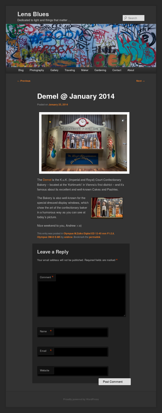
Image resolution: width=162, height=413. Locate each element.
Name (46, 331)
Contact (116, 70)
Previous (23, 81)
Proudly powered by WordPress (81, 399)
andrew (68, 237)
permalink (94, 237)
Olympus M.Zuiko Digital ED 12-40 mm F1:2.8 (89, 233)
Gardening (100, 70)
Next (140, 81)
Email (46, 351)
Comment (47, 277)
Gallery (54, 70)
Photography (37, 70)
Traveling (70, 70)
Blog (21, 70)
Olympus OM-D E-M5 (48, 237)
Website (44, 370)
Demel (47, 179)
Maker (84, 70)
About (130, 70)
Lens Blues (33, 13)
